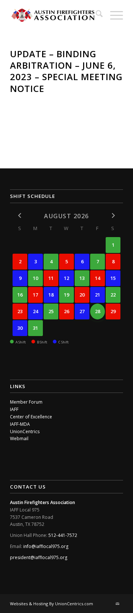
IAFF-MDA (20, 424)
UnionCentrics (25, 431)
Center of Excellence (31, 417)
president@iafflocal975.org (38, 557)
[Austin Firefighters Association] (55, 15)
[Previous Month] (20, 215)
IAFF (14, 409)
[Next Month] (113, 215)
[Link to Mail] (117, 603)
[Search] (95, 15)
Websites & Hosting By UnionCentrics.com (51, 603)
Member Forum (26, 402)
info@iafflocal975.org (45, 546)
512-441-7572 (62, 535)
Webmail (19, 438)
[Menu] (113, 15)
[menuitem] (95, 15)
